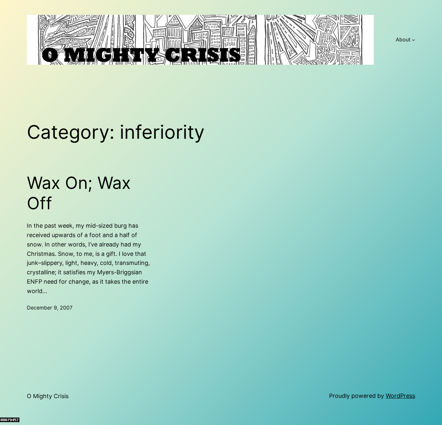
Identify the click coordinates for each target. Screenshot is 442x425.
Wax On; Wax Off (79, 193)
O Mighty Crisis (48, 396)
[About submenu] (413, 39)
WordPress (400, 395)
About (403, 39)
